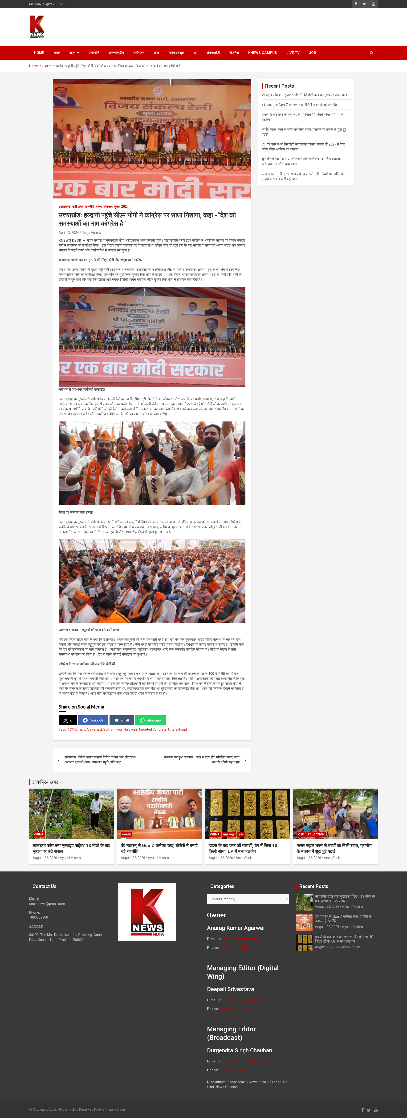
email (125, 720)
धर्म (196, 53)
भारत (57, 53)
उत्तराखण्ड (65, 206)
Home (39, 53)
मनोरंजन (138, 53)
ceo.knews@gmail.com (241, 939)
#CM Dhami (76, 729)
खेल (156, 53)
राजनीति (94, 53)
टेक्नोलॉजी (213, 53)
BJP (106, 729)
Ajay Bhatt (94, 729)
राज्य (72, 53)
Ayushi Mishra (70, 858)
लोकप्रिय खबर (45, 782)
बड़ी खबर (77, 206)
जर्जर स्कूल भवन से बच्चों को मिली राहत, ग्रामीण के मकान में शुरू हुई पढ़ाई (334, 848)
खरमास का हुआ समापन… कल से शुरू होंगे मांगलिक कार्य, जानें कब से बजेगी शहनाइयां (202, 759)
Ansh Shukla (245, 858)
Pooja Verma (91, 233)
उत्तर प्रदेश (229, 834)
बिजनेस (234, 53)
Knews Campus (262, 53)
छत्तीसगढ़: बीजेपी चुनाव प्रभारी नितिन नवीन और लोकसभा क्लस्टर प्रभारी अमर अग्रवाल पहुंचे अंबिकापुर (100, 759)
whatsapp (154, 720)
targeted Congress (153, 729)
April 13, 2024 (69, 233)
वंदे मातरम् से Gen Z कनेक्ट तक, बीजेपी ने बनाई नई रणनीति (299, 105)
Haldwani (131, 729)
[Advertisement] (288, 26)
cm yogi (116, 729)
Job (312, 53)
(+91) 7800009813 (234, 1070)
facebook (96, 720)
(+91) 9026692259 (234, 1009)
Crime (38, 834)
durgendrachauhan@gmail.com (247, 1061)
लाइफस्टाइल (176, 53)
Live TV (293, 53)
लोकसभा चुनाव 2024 (116, 206)
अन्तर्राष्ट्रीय (116, 53)
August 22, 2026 (45, 858)
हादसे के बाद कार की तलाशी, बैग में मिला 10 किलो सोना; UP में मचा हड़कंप (243, 848)
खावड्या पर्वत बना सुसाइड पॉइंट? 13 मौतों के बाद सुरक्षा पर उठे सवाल (304, 95)
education (316, 834)
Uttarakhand (177, 729)
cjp (301, 834)
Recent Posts (313, 886)
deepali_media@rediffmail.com (247, 1000)
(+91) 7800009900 (234, 947)
